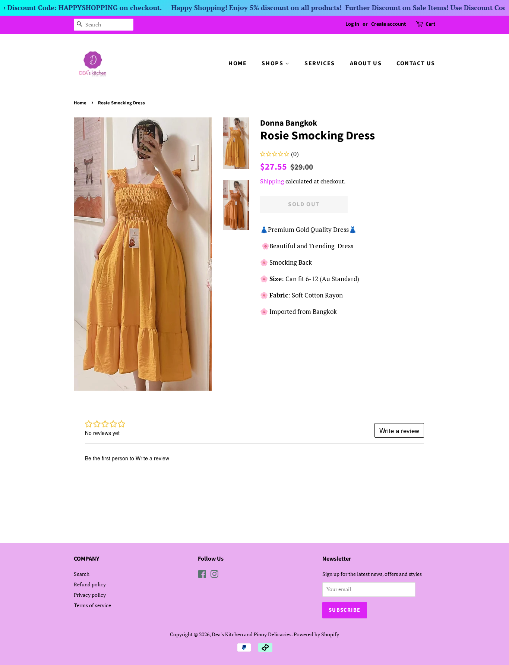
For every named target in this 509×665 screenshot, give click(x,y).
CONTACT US (415, 63)
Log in (352, 24)
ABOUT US (366, 63)
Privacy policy (90, 594)
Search (81, 573)
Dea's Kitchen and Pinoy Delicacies (251, 634)
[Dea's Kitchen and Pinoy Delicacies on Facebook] (202, 575)
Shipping (272, 181)
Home (80, 103)
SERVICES (319, 63)
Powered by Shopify (316, 634)
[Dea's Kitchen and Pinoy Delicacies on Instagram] (214, 575)
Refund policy (90, 584)
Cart (430, 24)
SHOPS (273, 63)
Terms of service (92, 605)
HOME (237, 63)
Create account (388, 24)
